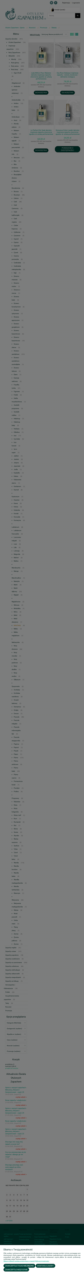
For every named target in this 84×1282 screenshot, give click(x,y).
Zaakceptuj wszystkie (16, 1270)
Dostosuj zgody (45, 1266)
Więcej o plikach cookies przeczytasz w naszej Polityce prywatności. (26, 1261)
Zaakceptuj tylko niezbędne (19, 1266)
